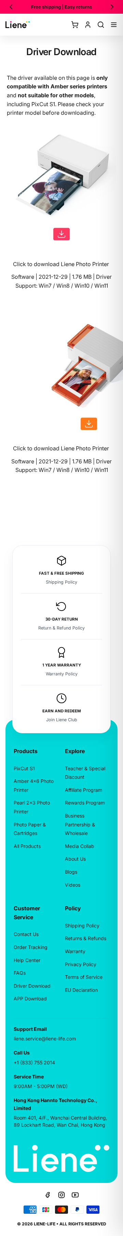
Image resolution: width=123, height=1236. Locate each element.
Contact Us (26, 934)
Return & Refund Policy (61, 628)
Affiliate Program (83, 790)
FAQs (20, 973)
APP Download (30, 998)
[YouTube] (75, 1195)
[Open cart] (75, 24)
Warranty (75, 951)
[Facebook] (48, 1195)
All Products (27, 846)
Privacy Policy (80, 964)
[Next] (112, 7)
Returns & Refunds (85, 938)
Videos (72, 885)
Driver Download (32, 986)
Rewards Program (85, 803)
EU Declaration (81, 990)
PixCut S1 (24, 768)
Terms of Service (83, 977)
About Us (75, 859)
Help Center (27, 960)
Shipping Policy (61, 582)
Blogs (71, 872)
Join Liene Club (61, 719)
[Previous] (11, 7)
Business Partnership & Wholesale (80, 824)
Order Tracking (30, 947)
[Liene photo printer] (61, 183)
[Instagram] (61, 1195)
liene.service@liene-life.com (45, 1038)
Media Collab (79, 846)
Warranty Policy (62, 673)
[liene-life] (17, 25)
